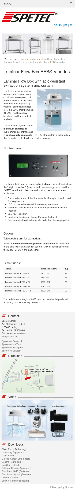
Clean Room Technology (14, 449)
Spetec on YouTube (11, 344)
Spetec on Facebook (12, 341)
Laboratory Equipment (13, 452)
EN (60, 25)
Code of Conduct (10, 477)
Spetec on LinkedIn (11, 350)
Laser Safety (8, 455)
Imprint (69, 487)
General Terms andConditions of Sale (11, 463)
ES (71, 25)
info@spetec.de (9, 336)
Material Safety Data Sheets (16, 458)
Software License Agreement (16, 468)
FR (65, 25)
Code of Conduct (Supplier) (15, 480)
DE (55, 25)
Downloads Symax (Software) (16, 474)
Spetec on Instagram (12, 347)
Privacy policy (57, 487)
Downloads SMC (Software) (15, 471)
